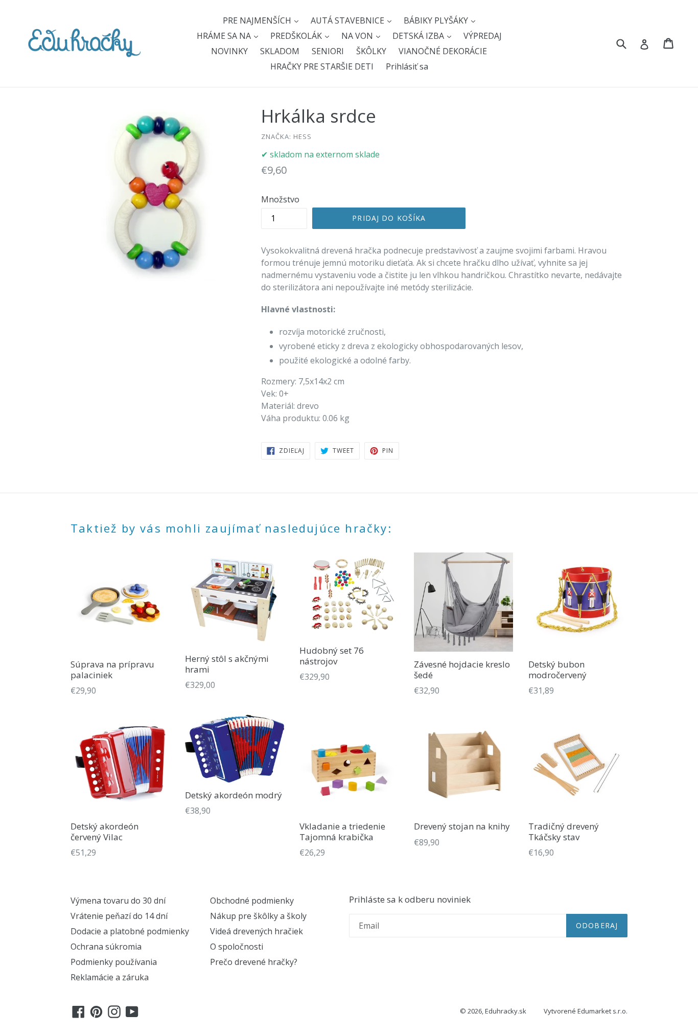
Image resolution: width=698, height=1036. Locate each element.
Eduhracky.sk (505, 1011)
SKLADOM (279, 51)
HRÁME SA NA (225, 35)
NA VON (358, 35)
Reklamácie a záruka (110, 977)
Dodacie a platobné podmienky (130, 931)
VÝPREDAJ (482, 35)
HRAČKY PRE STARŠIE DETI (322, 66)
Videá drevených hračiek (256, 931)
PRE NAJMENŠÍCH (258, 20)
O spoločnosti (236, 946)
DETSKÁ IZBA (419, 35)
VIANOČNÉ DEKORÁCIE (443, 51)
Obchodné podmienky (252, 900)
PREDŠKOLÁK (297, 35)
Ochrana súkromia (106, 946)
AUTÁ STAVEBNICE (348, 20)
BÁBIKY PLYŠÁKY (437, 20)
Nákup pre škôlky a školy (258, 916)
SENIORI (328, 51)
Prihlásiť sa (407, 66)
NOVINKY (229, 51)
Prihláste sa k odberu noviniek (410, 899)
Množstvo (280, 199)
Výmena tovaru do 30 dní (118, 900)
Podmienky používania (114, 962)
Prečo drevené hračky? (253, 962)
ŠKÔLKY (371, 51)
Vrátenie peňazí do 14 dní (119, 916)
